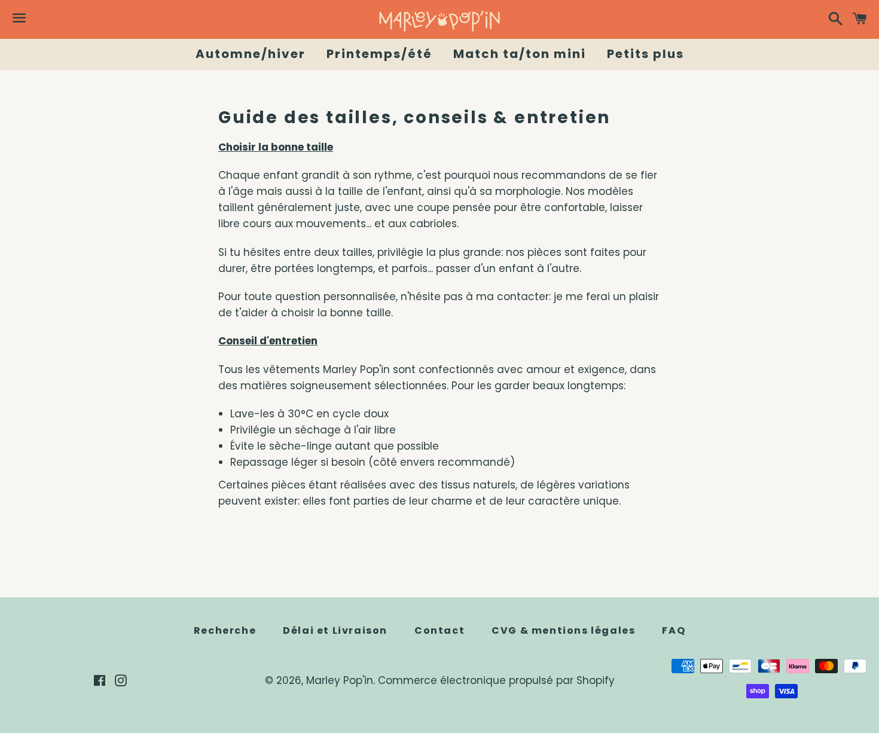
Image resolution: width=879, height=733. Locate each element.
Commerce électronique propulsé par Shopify (496, 680)
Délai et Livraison (335, 630)
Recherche (225, 630)
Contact (439, 630)
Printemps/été (379, 53)
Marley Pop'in (339, 680)
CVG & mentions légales (563, 630)
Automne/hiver (251, 53)
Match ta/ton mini (519, 53)
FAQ (673, 630)
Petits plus (645, 53)
